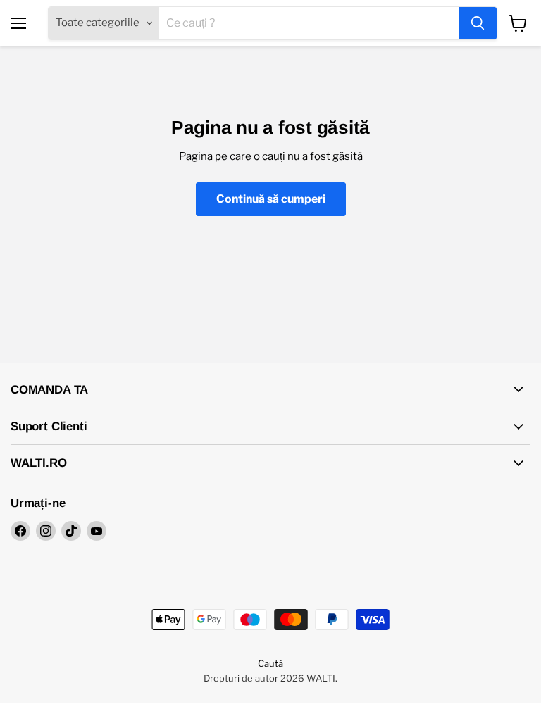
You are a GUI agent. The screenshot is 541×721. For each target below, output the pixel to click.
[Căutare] (478, 23)
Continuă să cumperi (270, 199)
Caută (270, 663)
